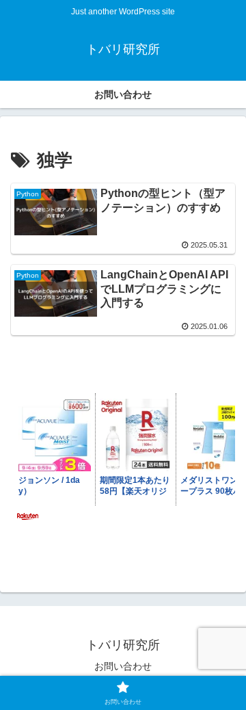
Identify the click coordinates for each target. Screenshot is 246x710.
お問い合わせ (123, 666)
